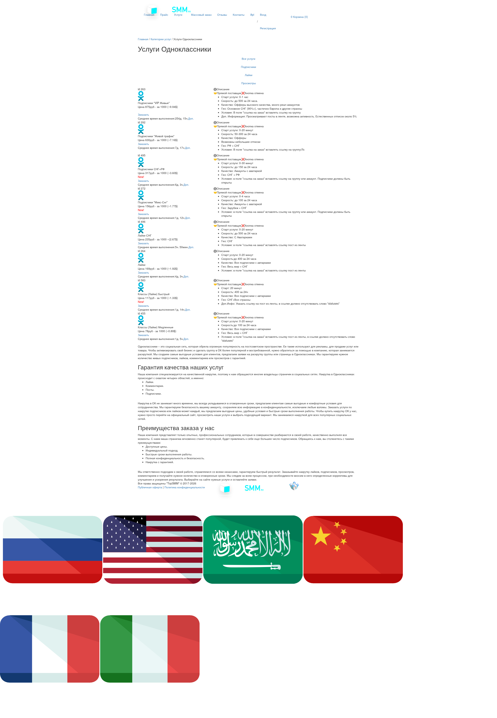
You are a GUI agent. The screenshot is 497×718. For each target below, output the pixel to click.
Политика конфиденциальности (184, 487)
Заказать (143, 114)
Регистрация (268, 28)
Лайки (248, 75)
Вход (263, 14)
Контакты (238, 14)
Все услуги (248, 59)
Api (252, 14)
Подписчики (248, 67)
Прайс (164, 14)
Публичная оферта (150, 487)
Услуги (178, 14)
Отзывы (222, 14)
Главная (149, 14)
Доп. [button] (191, 118)
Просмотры (248, 83)
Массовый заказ (201, 14)
